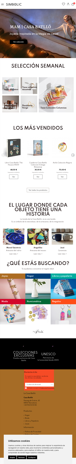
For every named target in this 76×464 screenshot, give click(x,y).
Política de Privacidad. (47, 388)
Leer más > (13, 254)
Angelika (38, 248)
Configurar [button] (32, 457)
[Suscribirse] (51, 385)
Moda (27, 418)
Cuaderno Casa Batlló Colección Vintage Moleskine (38, 165)
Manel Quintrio (13, 248)
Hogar (27, 415)
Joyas (27, 424)
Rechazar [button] (21, 457)
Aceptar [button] (12, 457)
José (62, 248)
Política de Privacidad (33, 432)
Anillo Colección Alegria (62, 163)
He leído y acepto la (41, 388)
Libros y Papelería (31, 421)
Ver (13, 177)
